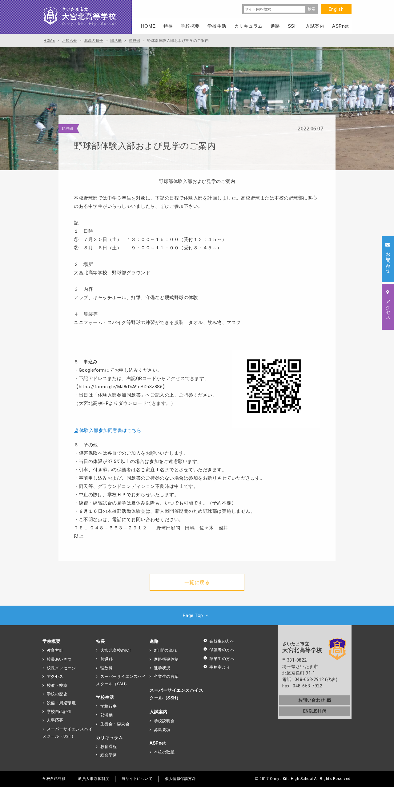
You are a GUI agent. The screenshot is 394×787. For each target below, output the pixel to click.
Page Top (193, 615)
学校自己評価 (59, 711)
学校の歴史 (57, 694)
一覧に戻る (197, 582)
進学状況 (162, 668)
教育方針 (55, 650)
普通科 (106, 659)
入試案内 (158, 711)
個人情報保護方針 (180, 779)
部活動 (106, 715)
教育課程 (108, 746)
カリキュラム (109, 737)
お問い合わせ (311, 700)
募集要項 (162, 729)
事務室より (219, 667)
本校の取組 (164, 752)
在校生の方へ (221, 641)
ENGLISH (312, 711)
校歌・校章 (57, 685)
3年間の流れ (165, 650)
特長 (100, 641)
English (336, 9)
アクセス (55, 676)
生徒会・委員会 (114, 724)
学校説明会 (164, 720)
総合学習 (108, 755)
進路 (154, 641)
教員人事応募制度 (93, 779)
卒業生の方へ (221, 658)
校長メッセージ (61, 668)
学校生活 (105, 697)
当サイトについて (137, 779)
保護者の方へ (221, 649)
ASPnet (158, 743)
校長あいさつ (59, 659)
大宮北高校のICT (115, 650)
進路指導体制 (166, 659)
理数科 (106, 668)
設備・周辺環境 (61, 703)
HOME (148, 26)
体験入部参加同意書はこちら (110, 430)
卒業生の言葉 (166, 676)
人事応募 (55, 720)
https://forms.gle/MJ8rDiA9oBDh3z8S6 (121, 387)
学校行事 (108, 706)
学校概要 (51, 641)
